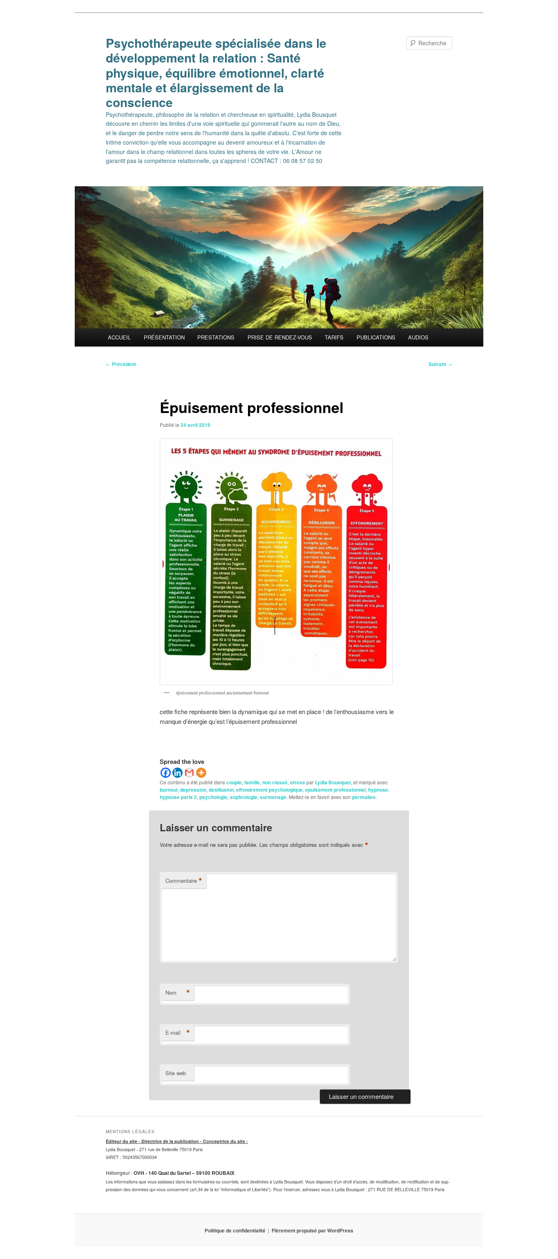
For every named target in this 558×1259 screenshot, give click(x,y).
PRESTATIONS (215, 337)
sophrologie (243, 797)
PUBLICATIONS (376, 337)
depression (193, 789)
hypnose (378, 789)
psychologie (213, 797)
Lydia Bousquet (333, 782)
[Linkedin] (177, 773)
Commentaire (183, 880)
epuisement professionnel (335, 789)
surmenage (273, 797)
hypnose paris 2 (178, 797)
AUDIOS (418, 337)
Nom (177, 992)
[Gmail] (189, 773)
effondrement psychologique (269, 789)
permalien (363, 797)
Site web (175, 1073)
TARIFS (334, 337)
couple (234, 782)
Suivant (440, 364)
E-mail (177, 1032)
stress (297, 782)
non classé (275, 782)
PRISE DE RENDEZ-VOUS (280, 337)
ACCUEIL (119, 337)
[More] (201, 773)
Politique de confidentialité (235, 1230)
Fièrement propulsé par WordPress (312, 1230)
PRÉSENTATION (164, 337)
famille (252, 782)
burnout (169, 789)
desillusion (221, 789)
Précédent (121, 364)
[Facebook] (166, 773)
